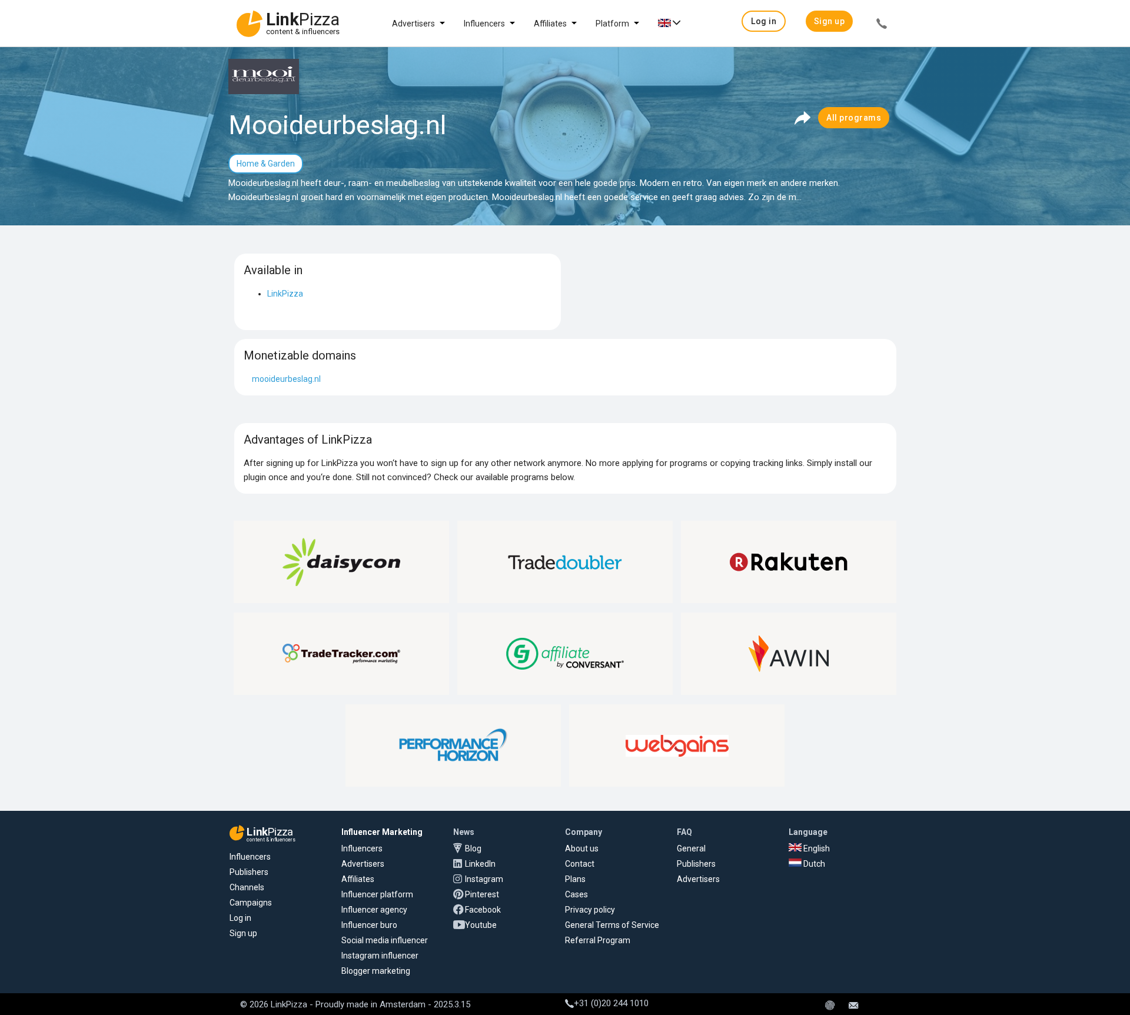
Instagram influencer (379, 955)
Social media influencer (384, 940)
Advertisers (413, 23)
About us (582, 848)
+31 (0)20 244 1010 (611, 1003)
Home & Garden (266, 163)
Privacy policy (590, 909)
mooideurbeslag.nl (286, 379)
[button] (764, 21)
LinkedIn (480, 863)
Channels (247, 887)
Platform (612, 23)
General (691, 848)
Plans (575, 879)
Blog (473, 848)
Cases (576, 894)
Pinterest (482, 894)
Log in (240, 918)
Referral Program (597, 940)
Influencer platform (377, 894)
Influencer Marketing (382, 832)
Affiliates (550, 23)
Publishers (249, 872)
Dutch (813, 863)
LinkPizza (285, 293)
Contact (579, 863)
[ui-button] (881, 25)
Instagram (484, 879)
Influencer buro (369, 925)
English (816, 848)
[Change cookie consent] (830, 1006)
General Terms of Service (612, 925)
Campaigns (251, 902)
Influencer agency (374, 909)
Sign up (243, 933)
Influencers (484, 23)
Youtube (481, 925)
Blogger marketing (375, 971)
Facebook (483, 909)
